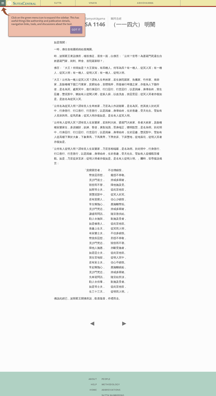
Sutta (58, 3)
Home (93, 390)
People (106, 379)
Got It (76, 29)
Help (94, 384)
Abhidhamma (145, 3)
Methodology (111, 384)
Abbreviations (111, 390)
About (93, 379)
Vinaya (93, 3)
